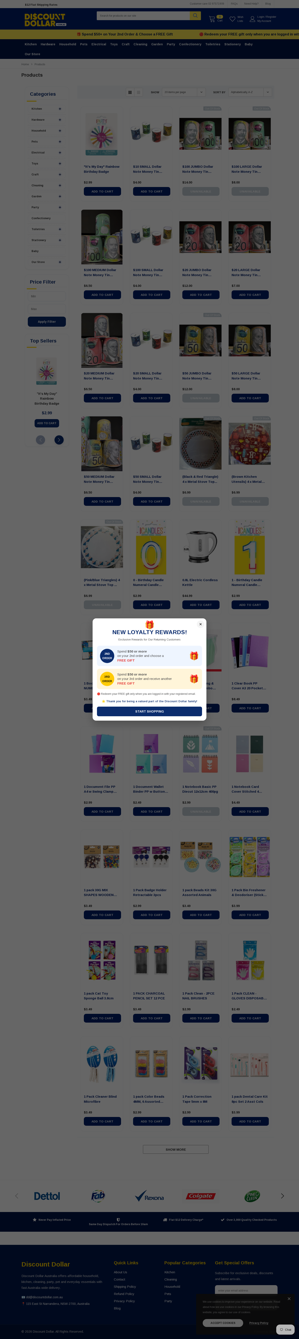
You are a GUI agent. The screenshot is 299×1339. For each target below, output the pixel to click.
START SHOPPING (149, 711)
